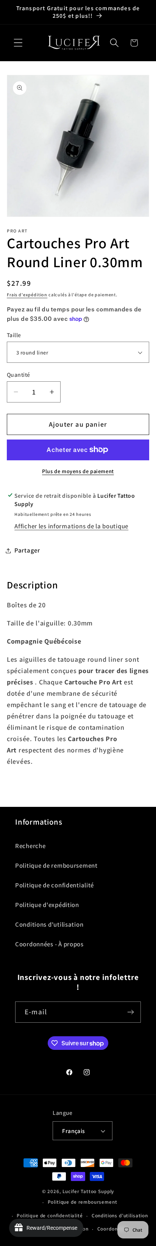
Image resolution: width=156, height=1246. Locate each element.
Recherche (30, 846)
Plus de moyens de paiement (78, 471)
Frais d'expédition (27, 294)
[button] (18, 43)
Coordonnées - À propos (49, 944)
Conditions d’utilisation (120, 1215)
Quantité (18, 374)
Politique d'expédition (47, 905)
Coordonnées (113, 1229)
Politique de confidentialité (54, 885)
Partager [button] (27, 550)
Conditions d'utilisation (49, 924)
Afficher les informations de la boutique (71, 526)
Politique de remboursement (56, 865)
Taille (14, 335)
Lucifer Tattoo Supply (88, 1191)
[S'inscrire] (130, 1012)
